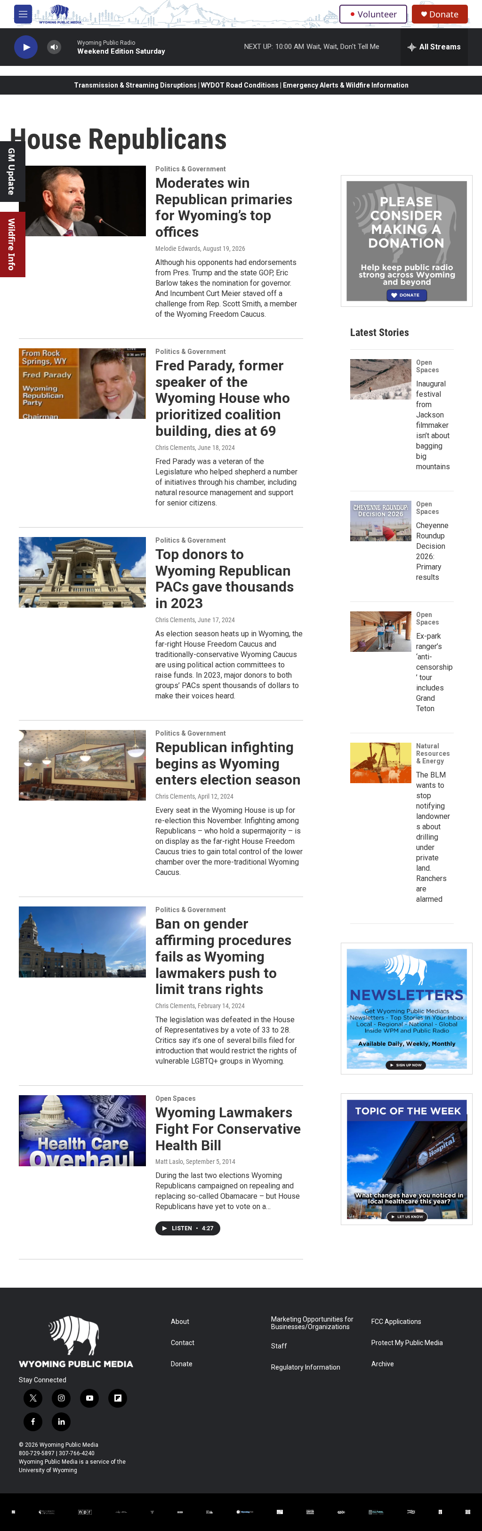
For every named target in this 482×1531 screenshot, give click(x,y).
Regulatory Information (305, 1367)
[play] (25, 47)
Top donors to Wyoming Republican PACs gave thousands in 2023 (224, 578)
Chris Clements (175, 447)
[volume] (54, 47)
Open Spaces (175, 1098)
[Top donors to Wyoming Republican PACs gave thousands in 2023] (82, 572)
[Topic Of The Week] (406, 1159)
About (180, 1321)
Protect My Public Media (407, 1343)
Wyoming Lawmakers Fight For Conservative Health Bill (228, 1129)
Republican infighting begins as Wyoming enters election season (228, 763)
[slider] (69, 47)
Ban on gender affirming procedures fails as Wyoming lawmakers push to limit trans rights (223, 956)
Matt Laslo (169, 1161)
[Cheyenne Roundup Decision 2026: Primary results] (380, 521)
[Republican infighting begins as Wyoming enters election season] (82, 765)
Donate (443, 14)
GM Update (11, 171)
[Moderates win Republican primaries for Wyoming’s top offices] (82, 201)
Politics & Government (190, 169)
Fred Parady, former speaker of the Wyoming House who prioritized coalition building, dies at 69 (222, 398)
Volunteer (377, 14)
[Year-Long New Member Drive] (406, 241)
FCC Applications (396, 1321)
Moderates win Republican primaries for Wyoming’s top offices (223, 207)
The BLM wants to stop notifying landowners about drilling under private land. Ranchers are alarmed (433, 837)
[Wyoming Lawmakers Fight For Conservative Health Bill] (82, 1130)
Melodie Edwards (177, 248)
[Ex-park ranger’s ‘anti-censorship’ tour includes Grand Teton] (380, 631)
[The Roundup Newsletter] (406, 1008)
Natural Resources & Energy (433, 753)
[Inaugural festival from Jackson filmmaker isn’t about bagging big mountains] (380, 379)
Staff (279, 1346)
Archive (382, 1364)
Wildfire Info (11, 244)
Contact (182, 1343)
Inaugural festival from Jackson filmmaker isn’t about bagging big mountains (433, 425)
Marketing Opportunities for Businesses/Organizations (312, 1323)
